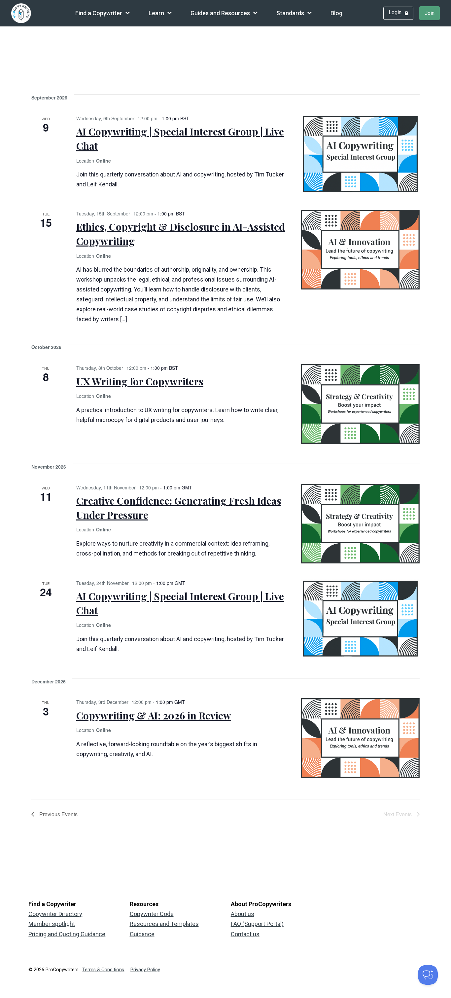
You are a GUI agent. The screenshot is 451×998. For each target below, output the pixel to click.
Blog (336, 13)
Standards (290, 13)
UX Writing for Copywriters (139, 381)
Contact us (245, 934)
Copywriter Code (152, 913)
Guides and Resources (220, 13)
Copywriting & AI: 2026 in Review (153, 715)
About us (242, 913)
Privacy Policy (145, 970)
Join (429, 13)
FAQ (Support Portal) (257, 923)
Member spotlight (51, 923)
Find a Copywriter (98, 13)
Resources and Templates (164, 923)
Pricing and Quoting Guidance (66, 934)
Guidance (142, 934)
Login (395, 12)
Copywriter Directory (55, 913)
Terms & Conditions (103, 970)
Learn (156, 13)
